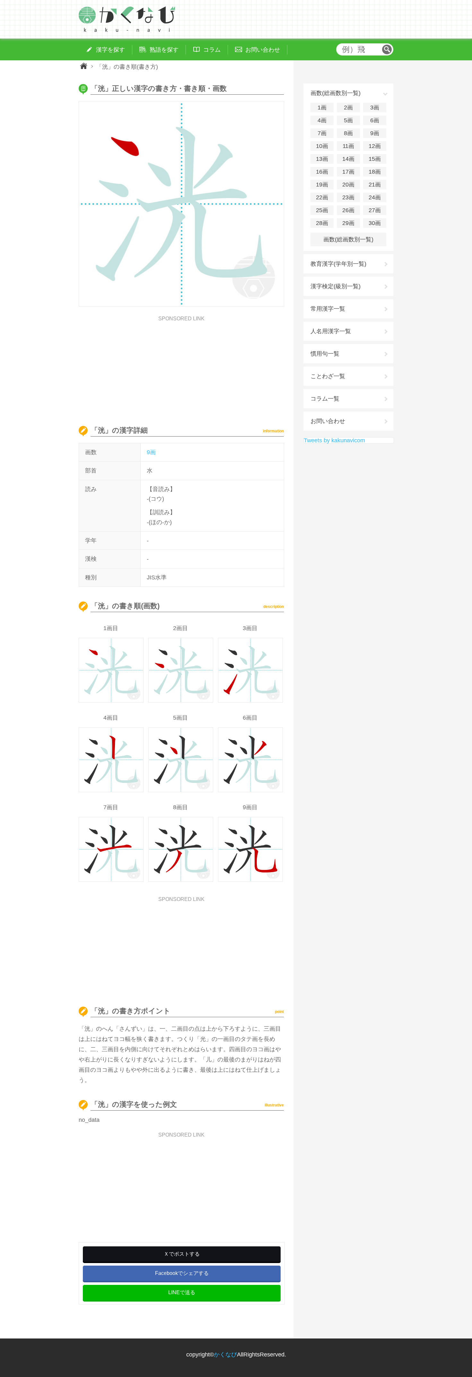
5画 (348, 120)
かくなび (225, 1354)
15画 (375, 159)
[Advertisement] (181, 366)
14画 (348, 159)
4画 (322, 120)
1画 (322, 107)
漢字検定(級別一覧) (335, 286)
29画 (348, 223)
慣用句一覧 (324, 354)
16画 (322, 172)
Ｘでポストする (182, 1254)
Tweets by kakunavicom (334, 440)
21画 (375, 184)
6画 (374, 120)
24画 (375, 197)
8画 (348, 133)
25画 (322, 210)
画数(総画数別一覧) (348, 239)
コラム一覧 (324, 398)
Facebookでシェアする (182, 1273)
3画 (374, 107)
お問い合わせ (327, 421)
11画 (348, 146)
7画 (322, 133)
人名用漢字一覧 (330, 331)
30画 (375, 223)
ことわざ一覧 (327, 376)
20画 (348, 184)
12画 (375, 146)
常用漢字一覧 (327, 309)
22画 (322, 197)
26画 (348, 210)
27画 (375, 210)
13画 (322, 159)
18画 (375, 172)
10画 (322, 146)
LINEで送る (181, 1292)
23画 (348, 197)
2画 (348, 107)
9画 (151, 452)
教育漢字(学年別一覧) (338, 264)
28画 (322, 223)
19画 (322, 184)
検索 (387, 49)
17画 (348, 172)
